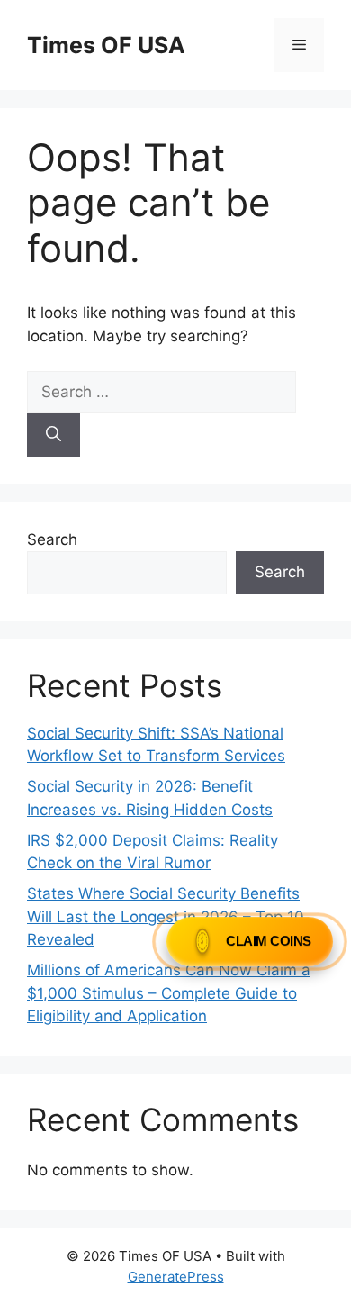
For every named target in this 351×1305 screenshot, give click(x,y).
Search (52, 539)
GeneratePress (176, 1276)
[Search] (53, 435)
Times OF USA (106, 45)
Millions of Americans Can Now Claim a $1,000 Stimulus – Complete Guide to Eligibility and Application (168, 993)
